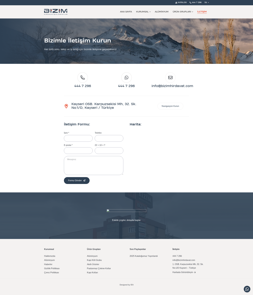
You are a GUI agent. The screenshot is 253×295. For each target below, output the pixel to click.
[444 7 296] (82, 77)
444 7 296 (82, 86)
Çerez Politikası (51, 272)
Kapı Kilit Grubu (94, 260)
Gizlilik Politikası (52, 268)
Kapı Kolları (92, 272)
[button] (207, 2)
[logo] (55, 12)
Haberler (48, 264)
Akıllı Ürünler (93, 264)
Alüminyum (49, 260)
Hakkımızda (49, 256)
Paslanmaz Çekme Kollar (99, 268)
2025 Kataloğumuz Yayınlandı (144, 256)
